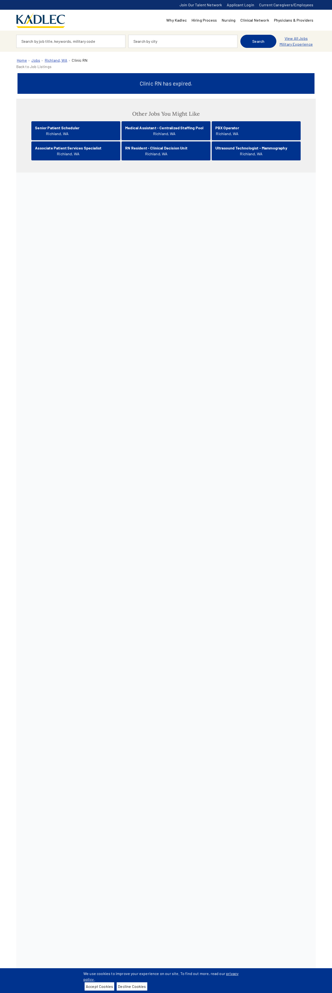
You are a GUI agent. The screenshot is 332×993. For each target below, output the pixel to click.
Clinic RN (79, 60)
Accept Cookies (99, 986)
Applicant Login (240, 4)
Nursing (229, 20)
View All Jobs (296, 38)
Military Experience (296, 44)
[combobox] (70, 41)
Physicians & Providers (294, 20)
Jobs (35, 60)
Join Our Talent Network (201, 4)
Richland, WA (56, 60)
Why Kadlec (176, 20)
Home (22, 60)
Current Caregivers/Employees (286, 4)
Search (258, 41)
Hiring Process (204, 20)
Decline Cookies (132, 986)
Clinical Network (254, 20)
